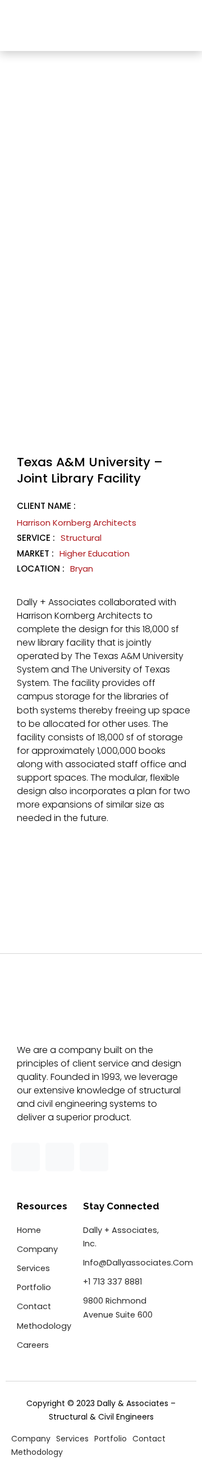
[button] (182, 27)
